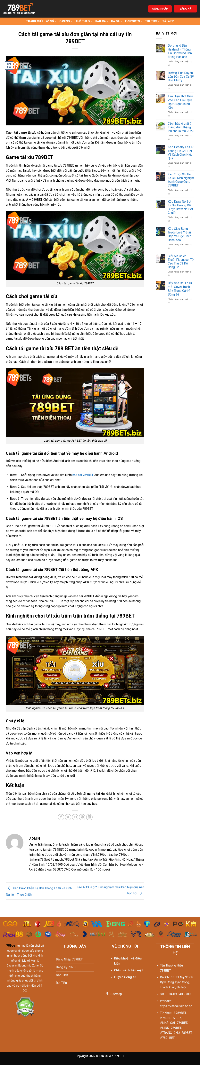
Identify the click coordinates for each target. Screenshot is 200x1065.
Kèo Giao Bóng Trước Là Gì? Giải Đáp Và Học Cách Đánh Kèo (179, 234)
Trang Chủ (34, 21)
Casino (64, 21)
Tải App (168, 21)
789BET (165, 970)
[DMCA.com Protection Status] (25, 1007)
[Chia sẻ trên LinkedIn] (89, 817)
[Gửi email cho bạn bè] (75, 817)
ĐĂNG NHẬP (160, 8)
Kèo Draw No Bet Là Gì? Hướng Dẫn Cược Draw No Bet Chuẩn (180, 207)
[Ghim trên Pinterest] (82, 817)
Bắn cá (100, 21)
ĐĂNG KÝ (185, 8)
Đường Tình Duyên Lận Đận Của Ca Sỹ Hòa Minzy (181, 76)
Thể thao (82, 21)
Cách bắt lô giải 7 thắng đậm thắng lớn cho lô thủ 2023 (181, 127)
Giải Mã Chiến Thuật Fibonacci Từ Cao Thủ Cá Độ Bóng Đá (181, 261)
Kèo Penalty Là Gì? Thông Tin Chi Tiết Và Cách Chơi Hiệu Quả (181, 152)
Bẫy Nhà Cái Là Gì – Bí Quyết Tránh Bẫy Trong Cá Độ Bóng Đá (180, 288)
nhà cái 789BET (82, 475)
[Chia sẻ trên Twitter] (68, 817)
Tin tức (151, 21)
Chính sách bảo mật (128, 970)
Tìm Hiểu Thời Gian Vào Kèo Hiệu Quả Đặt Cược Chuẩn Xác (180, 101)
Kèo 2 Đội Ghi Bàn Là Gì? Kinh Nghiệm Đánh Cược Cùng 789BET (181, 179)
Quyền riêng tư (125, 977)
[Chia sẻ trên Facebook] (61, 817)
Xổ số (50, 21)
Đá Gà (115, 21)
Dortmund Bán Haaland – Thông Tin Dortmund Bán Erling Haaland (180, 51)
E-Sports (132, 21)
